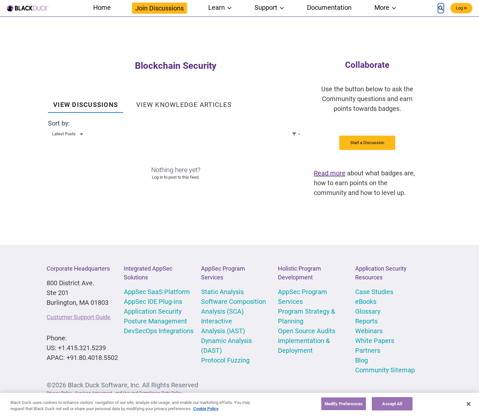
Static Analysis (222, 292)
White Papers (374, 341)
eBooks (365, 301)
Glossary (367, 311)
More (381, 7)
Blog (361, 360)
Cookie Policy (206, 409)
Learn (216, 7)
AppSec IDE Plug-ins (153, 301)
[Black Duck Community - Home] (28, 8)
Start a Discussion (367, 142)
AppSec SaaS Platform (157, 292)
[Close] (468, 404)
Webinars (369, 331)
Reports (366, 321)
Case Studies (374, 292)
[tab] (85, 102)
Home (102, 7)
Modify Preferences (344, 403)
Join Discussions (159, 8)
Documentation (329, 7)
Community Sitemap (385, 370)
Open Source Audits (306, 331)
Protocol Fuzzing (225, 360)
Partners (367, 350)
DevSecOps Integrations (159, 331)
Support (265, 7)
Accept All (392, 403)
